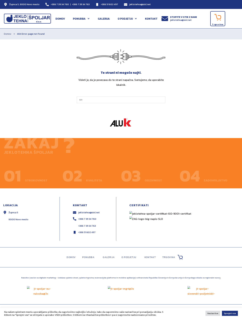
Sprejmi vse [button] (230, 313)
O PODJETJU (125, 19)
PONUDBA (79, 19)
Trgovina (217, 24)
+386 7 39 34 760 (60, 4)
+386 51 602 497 (109, 4)
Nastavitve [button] (212, 313)
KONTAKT (151, 19)
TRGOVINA (168, 257)
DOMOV (60, 19)
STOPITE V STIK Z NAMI (183, 17)
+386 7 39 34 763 (81, 4)
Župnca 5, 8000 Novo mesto (24, 4)
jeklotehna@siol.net (140, 4)
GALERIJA (104, 19)
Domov (7, 34)
